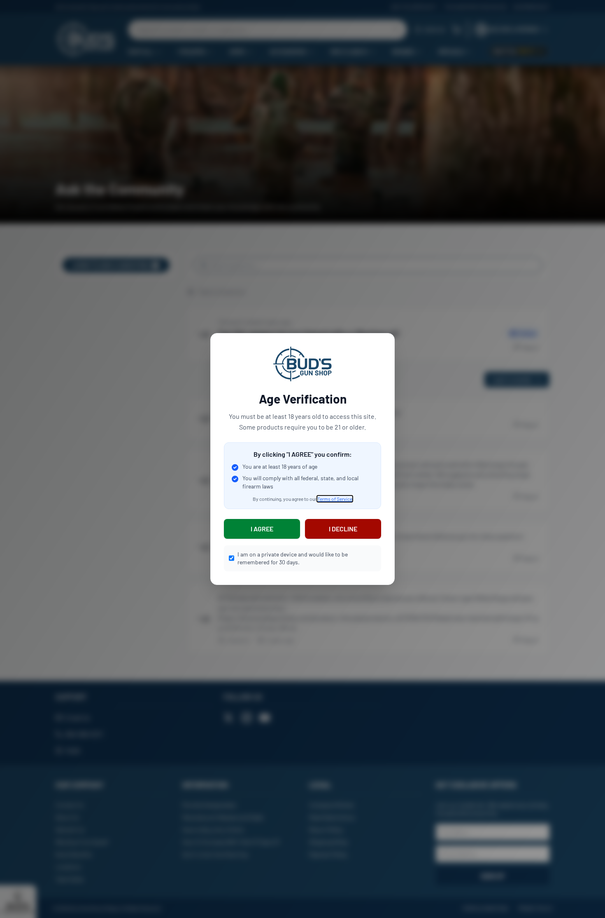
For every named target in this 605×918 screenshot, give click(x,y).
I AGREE (262, 529)
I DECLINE (343, 529)
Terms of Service (334, 499)
